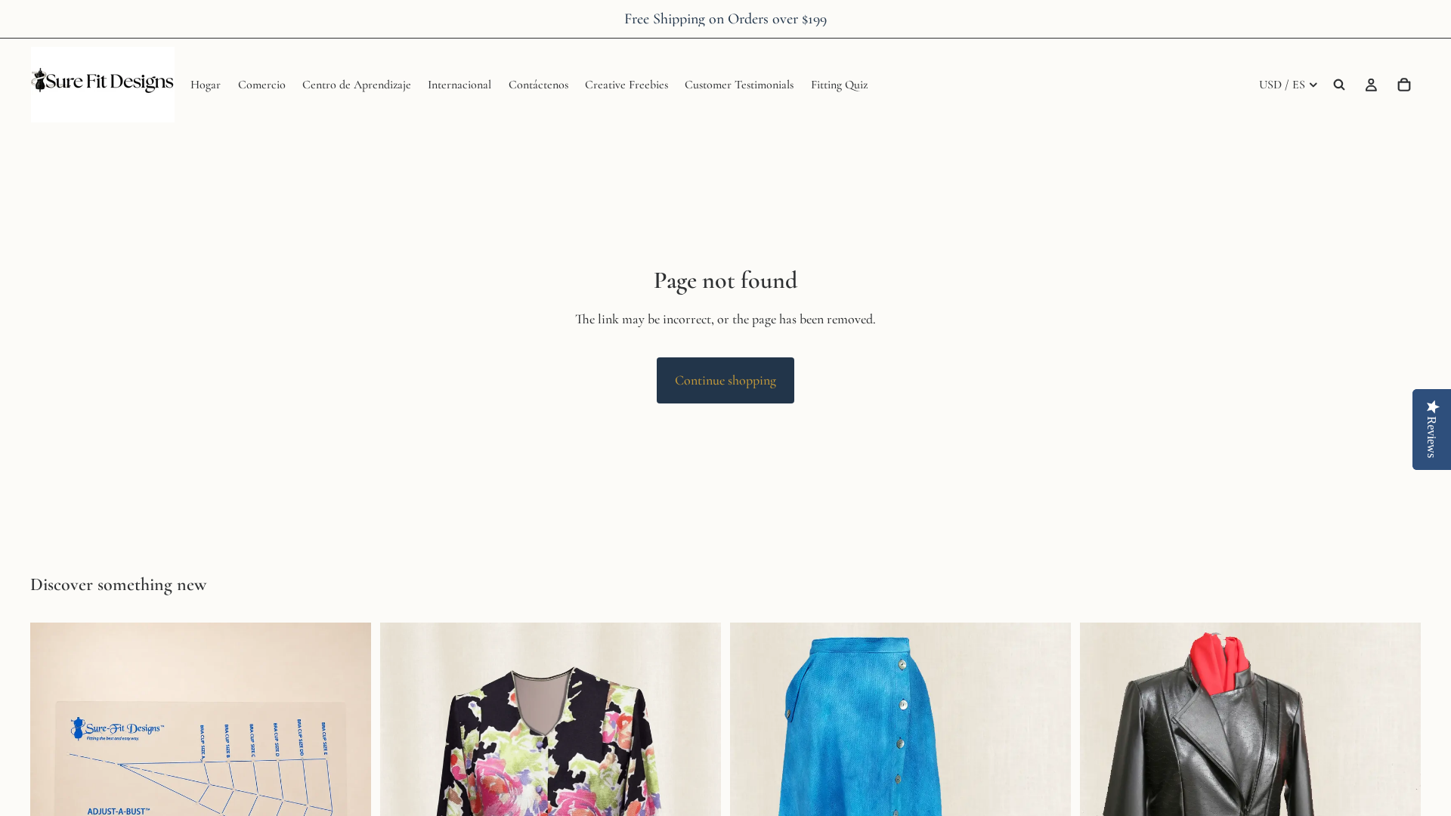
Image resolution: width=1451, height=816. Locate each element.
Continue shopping (725, 380)
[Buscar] (1339, 84)
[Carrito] (1404, 84)
